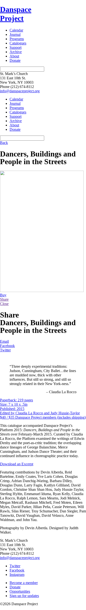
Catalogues (18, 43)
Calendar (16, 30)
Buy (3, 295)
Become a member (24, 583)
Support (16, 47)
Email (4, 341)
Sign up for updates (24, 596)
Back (4, 143)
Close (4, 304)
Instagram (17, 575)
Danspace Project (15, 14)
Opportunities (20, 591)
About (14, 56)
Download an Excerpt (16, 464)
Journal (15, 34)
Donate (15, 60)
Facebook (7, 346)
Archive (16, 52)
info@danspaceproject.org (20, 91)
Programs (17, 39)
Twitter (5, 350)
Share (4, 299)
